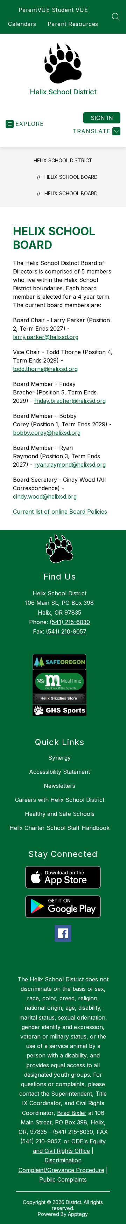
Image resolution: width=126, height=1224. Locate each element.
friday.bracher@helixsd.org (70, 400)
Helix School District (63, 160)
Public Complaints (63, 1179)
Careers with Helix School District (59, 799)
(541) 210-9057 (66, 631)
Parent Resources (73, 23)
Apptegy (78, 1214)
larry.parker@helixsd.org (45, 336)
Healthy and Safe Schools (59, 813)
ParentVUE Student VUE (53, 9)
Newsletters (59, 785)
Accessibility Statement (59, 771)
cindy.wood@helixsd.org (45, 496)
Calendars (22, 23)
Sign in (102, 117)
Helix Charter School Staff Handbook (59, 827)
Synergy (59, 757)
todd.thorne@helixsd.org (45, 368)
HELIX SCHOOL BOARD (71, 193)
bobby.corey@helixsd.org (46, 432)
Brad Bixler (71, 1112)
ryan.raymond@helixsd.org (70, 464)
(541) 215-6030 (70, 621)
